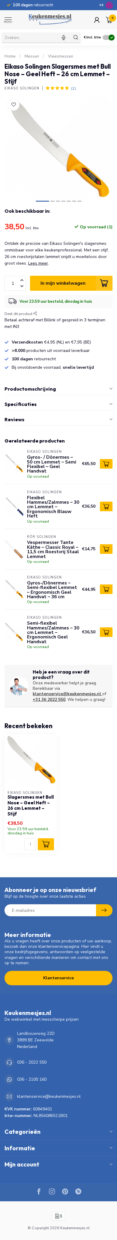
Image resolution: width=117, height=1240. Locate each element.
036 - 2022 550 (31, 1062)
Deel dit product (18, 313)
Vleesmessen (60, 56)
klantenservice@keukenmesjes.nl (67, 694)
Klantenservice (58, 978)
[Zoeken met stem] (63, 37)
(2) (73, 88)
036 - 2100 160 (31, 1079)
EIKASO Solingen (21, 88)
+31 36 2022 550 (49, 699)
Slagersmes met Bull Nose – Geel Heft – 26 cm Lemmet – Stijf (31, 805)
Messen (32, 56)
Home (10, 56)
